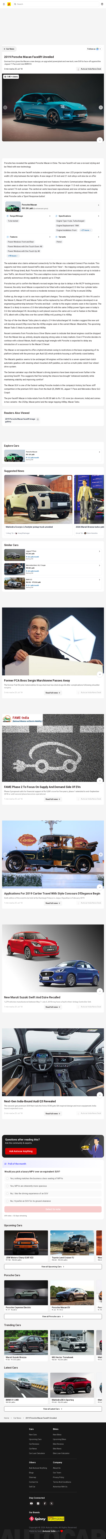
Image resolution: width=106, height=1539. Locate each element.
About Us (56, 1468)
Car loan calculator (37, 1453)
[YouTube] (31, 1503)
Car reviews (34, 1444)
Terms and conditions (62, 1482)
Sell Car (32, 1487)
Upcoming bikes (59, 1439)
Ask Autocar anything (38, 1468)
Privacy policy (58, 1477)
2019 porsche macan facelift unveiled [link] (41, 1418)
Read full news (52, 693)
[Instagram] (38, 1503)
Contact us (33, 1482)
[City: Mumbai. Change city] (102, 4)
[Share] (100, 140)
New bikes (57, 1435)
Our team (57, 1473)
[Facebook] (45, 1503)
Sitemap (32, 1477)
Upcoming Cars (35, 1439)
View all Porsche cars (51, 1316)
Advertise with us (60, 1487)
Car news (33, 1449)
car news (17, 1418)
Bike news (57, 1449)
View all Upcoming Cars (51, 1267)
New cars (33, 1435)
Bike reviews (58, 1444)
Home (6, 1418)
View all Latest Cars (51, 1409)
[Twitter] (51, 1503)
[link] (26, 1242)
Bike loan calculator (61, 1453)
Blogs (31, 1473)
